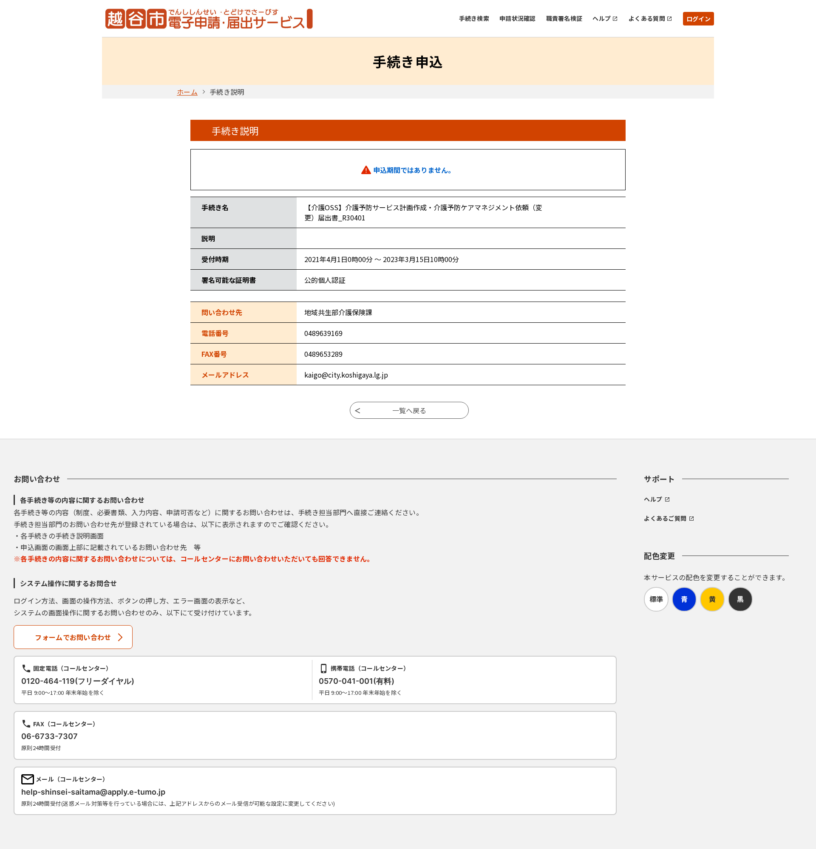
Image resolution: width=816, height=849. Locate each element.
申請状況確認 (517, 18)
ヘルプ (601, 18)
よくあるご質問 (665, 518)
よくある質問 (647, 18)
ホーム (187, 91)
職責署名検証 (564, 18)
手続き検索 (474, 18)
